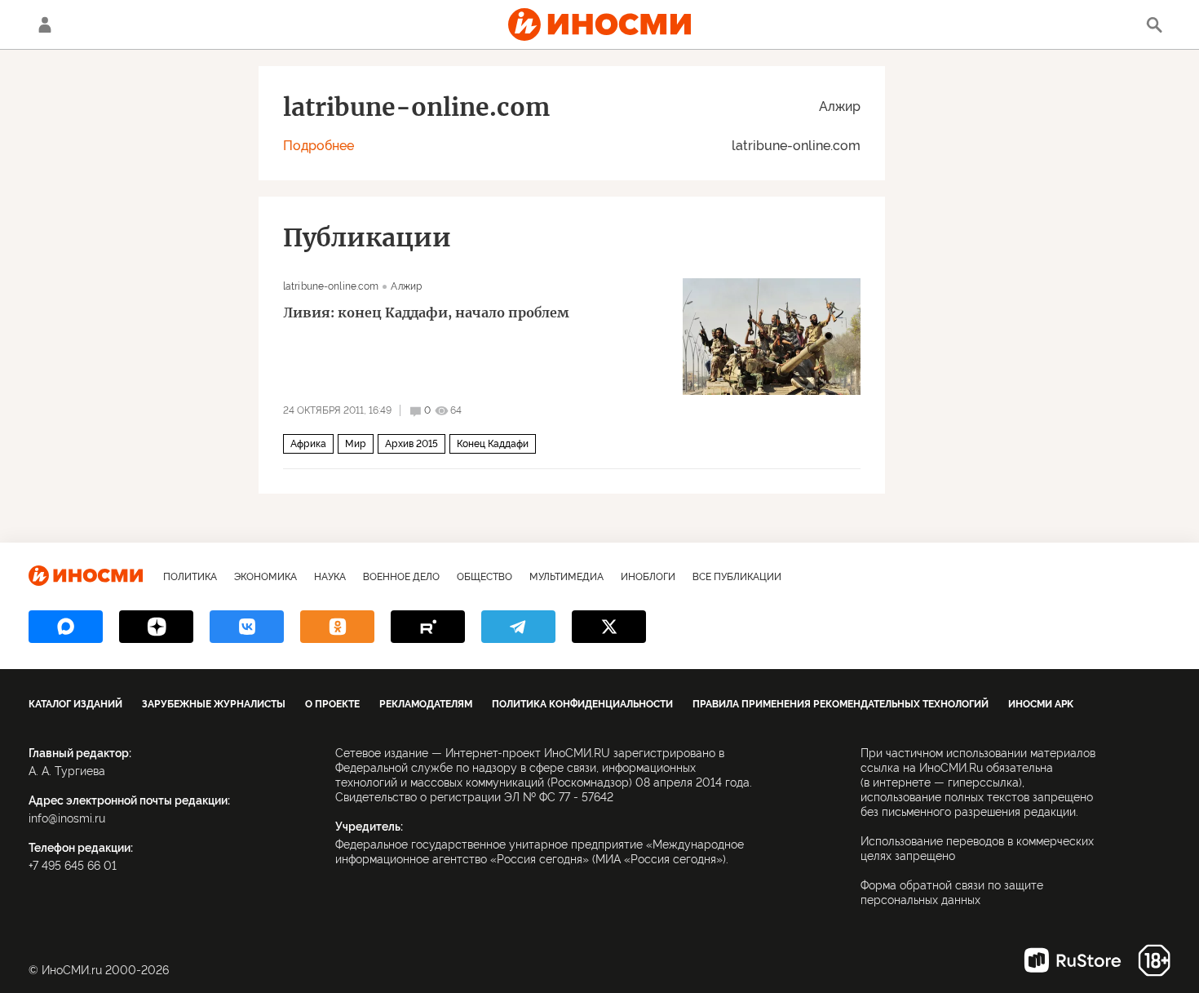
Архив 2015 (411, 444)
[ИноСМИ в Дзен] (156, 626)
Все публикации (736, 577)
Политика (190, 577)
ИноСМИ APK (1040, 704)
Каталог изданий (75, 704)
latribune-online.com (796, 145)
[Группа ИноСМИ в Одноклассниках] (337, 626)
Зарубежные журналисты (213, 704)
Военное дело (401, 577)
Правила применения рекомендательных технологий (840, 704)
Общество (484, 577)
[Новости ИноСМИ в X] (609, 626)
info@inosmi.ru (67, 818)
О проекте (332, 704)
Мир (355, 444)
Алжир (840, 106)
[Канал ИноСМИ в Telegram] (518, 626)
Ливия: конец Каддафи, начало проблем (426, 312)
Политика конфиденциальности (582, 704)
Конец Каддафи (493, 444)
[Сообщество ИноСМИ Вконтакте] (247, 626)
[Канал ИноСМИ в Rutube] (428, 626)
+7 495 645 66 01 (73, 865)
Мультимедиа (566, 577)
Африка (308, 444)
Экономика (265, 577)
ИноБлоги (648, 577)
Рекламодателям (425, 704)
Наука (330, 577)
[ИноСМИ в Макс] (66, 626)
